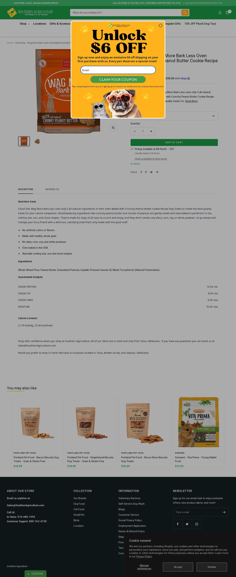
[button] (160, 25)
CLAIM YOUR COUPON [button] (118, 79)
